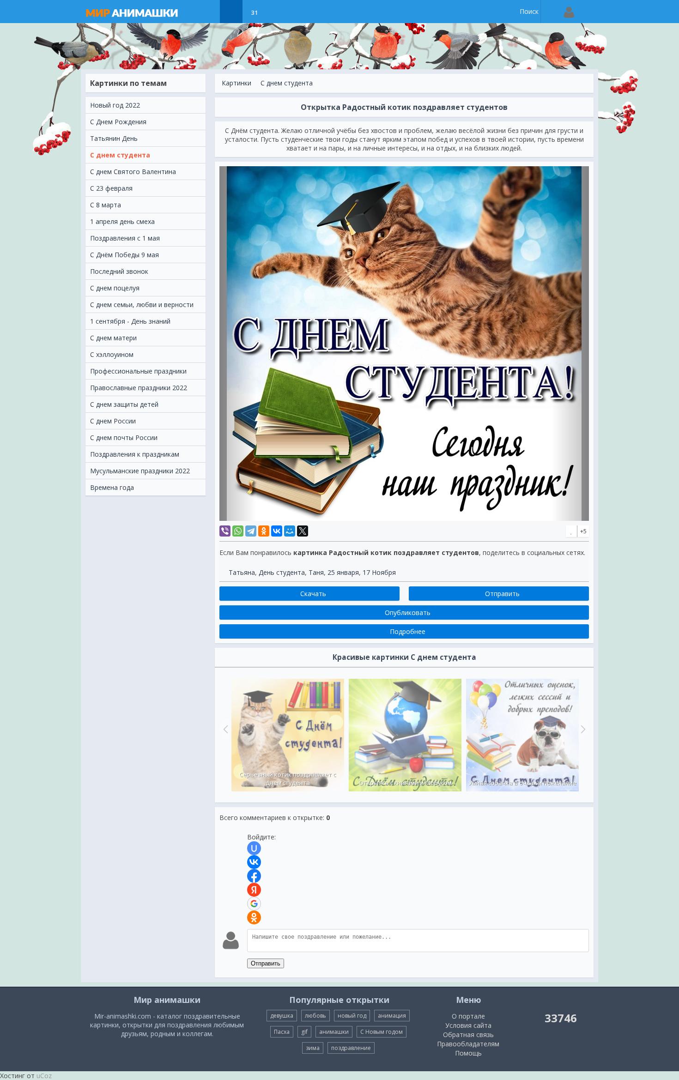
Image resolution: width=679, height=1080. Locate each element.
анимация (392, 1016)
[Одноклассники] (263, 531)
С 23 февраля (111, 188)
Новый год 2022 (115, 105)
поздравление (351, 1048)
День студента (282, 572)
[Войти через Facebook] (254, 876)
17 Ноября (379, 572)
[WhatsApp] (237, 531)
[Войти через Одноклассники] (254, 917)
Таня (316, 572)
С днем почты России (124, 437)
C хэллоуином (111, 354)
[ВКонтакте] (276, 531)
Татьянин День (114, 138)
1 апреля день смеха (122, 221)
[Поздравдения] (277, 11)
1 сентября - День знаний (130, 321)
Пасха (282, 1032)
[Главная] (140, 11)
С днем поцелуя (114, 288)
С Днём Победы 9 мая (124, 254)
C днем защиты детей (124, 404)
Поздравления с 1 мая (125, 238)
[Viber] (224, 531)
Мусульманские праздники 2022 (140, 470)
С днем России (113, 420)
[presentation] (224, 729)
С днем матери (113, 337)
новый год (352, 1016)
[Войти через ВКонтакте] (254, 862)
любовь (315, 1016)
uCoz (44, 1075)
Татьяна (242, 572)
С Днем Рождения (118, 121)
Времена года (112, 487)
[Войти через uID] (254, 848)
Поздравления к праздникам (134, 454)
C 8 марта (105, 204)
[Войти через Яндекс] (254, 890)
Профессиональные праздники (138, 371)
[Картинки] (231, 11)
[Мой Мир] (289, 531)
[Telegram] (250, 531)
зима (313, 1048)
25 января (343, 572)
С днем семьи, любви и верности (142, 304)
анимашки (334, 1032)
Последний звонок (119, 271)
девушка (281, 1016)
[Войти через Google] (254, 904)
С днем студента (120, 155)
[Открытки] (208, 11)
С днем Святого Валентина (133, 171)
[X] (302, 531)
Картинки (236, 82)
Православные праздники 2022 (138, 387)
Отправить (265, 963)
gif (304, 1032)
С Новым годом (381, 1032)
